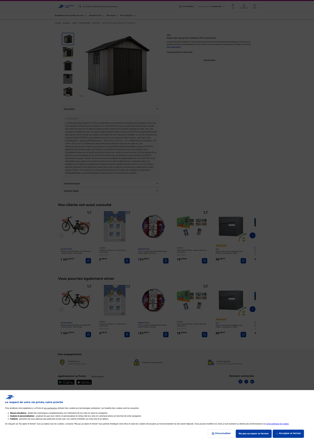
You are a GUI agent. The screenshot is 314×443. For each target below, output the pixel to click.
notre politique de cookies (277, 423)
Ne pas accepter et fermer (254, 434)
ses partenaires (50, 408)
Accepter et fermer (290, 433)
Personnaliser (223, 433)
